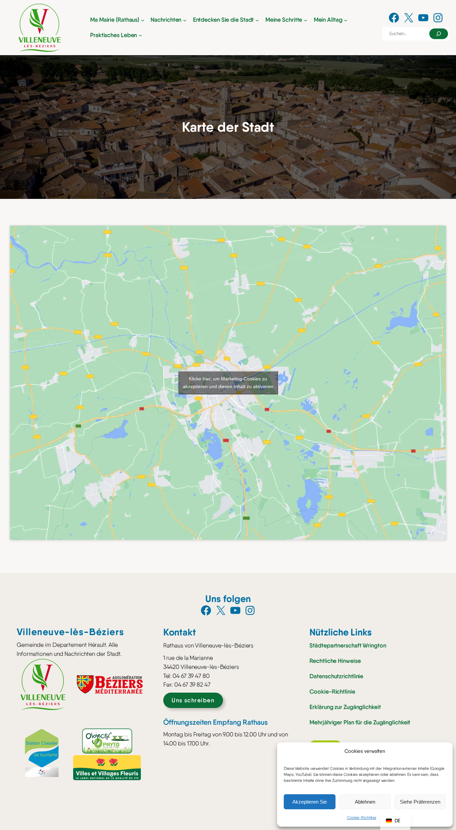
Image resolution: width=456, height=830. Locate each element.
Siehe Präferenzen (420, 802)
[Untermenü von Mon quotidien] (346, 20)
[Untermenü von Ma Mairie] (143, 20)
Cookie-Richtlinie (361, 817)
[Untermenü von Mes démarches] (305, 20)
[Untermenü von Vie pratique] (140, 35)
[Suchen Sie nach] (438, 33)
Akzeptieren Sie (309, 802)
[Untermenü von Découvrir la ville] (257, 20)
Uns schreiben (193, 700)
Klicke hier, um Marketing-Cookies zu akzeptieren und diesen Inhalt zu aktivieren (228, 382)
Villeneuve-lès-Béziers (71, 632)
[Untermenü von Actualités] (185, 20)
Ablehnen (365, 802)
